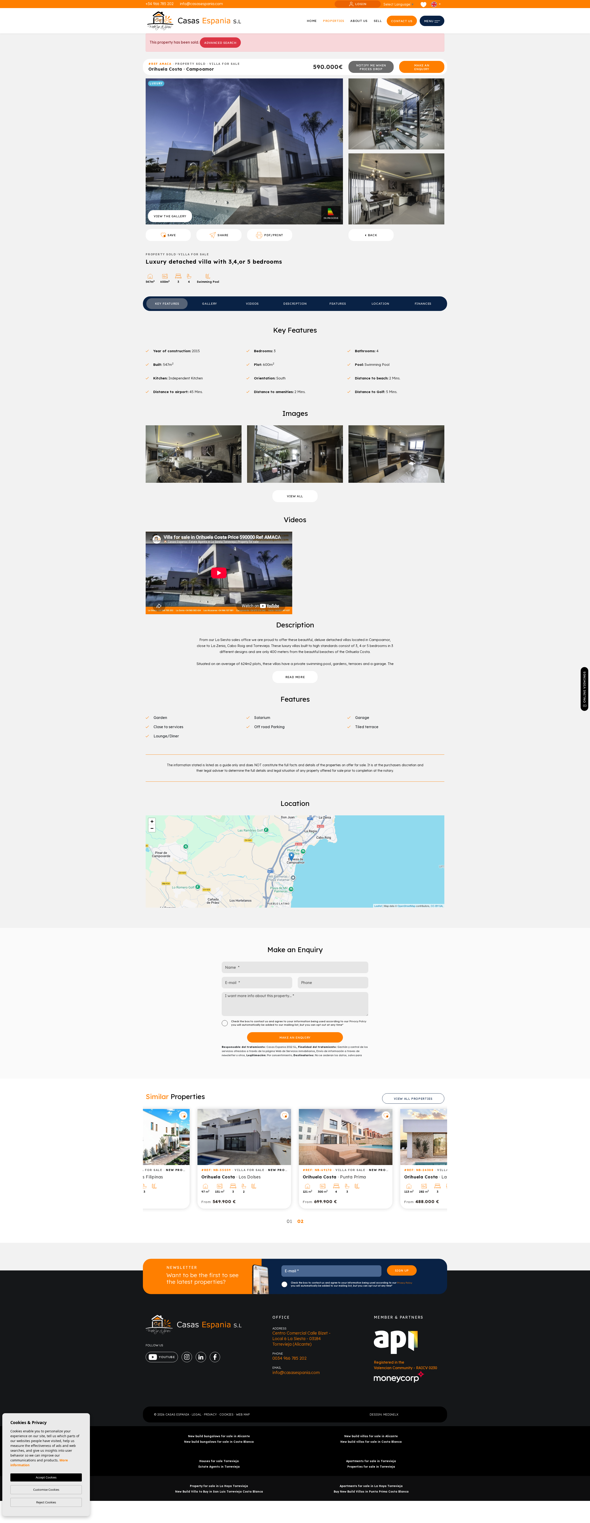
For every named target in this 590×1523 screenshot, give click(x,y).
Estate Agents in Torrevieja (219, 1466)
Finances (423, 303)
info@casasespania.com (201, 3)
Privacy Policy (357, 1021)
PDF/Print (273, 235)
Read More (295, 677)
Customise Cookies (46, 1489)
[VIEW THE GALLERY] (244, 151)
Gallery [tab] (209, 303)
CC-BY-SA (436, 906)
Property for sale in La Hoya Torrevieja (219, 1486)
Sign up (402, 1270)
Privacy (210, 1414)
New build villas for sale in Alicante (371, 1436)
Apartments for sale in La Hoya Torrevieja (371, 1486)
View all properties (413, 1098)
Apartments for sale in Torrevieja (371, 1461)
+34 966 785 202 (160, 3)
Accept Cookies (46, 1477)
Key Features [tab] (167, 303)
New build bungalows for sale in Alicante (219, 1436)
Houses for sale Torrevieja (219, 1461)
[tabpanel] (193, 1159)
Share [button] (223, 235)
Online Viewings (584, 687)
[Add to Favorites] (234, 1115)
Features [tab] (337, 303)
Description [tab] (295, 303)
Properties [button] (333, 21)
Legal (196, 1414)
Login (360, 4)
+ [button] (151, 821)
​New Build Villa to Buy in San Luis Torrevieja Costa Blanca (219, 1491)
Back (372, 235)
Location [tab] (380, 303)
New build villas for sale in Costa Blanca (371, 1441)
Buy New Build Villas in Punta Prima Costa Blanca (371, 1491)
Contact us (402, 21)
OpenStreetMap (406, 906)
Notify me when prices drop (371, 67)
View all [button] (295, 496)
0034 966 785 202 (289, 1358)
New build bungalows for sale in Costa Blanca (219, 1441)
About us (358, 21)
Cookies (226, 1414)
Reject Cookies (46, 1502)
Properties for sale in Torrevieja (371, 1466)
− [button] (151, 828)
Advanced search (220, 43)
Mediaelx (390, 1414)
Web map (243, 1414)
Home (312, 21)
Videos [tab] (252, 303)
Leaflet (378, 906)
